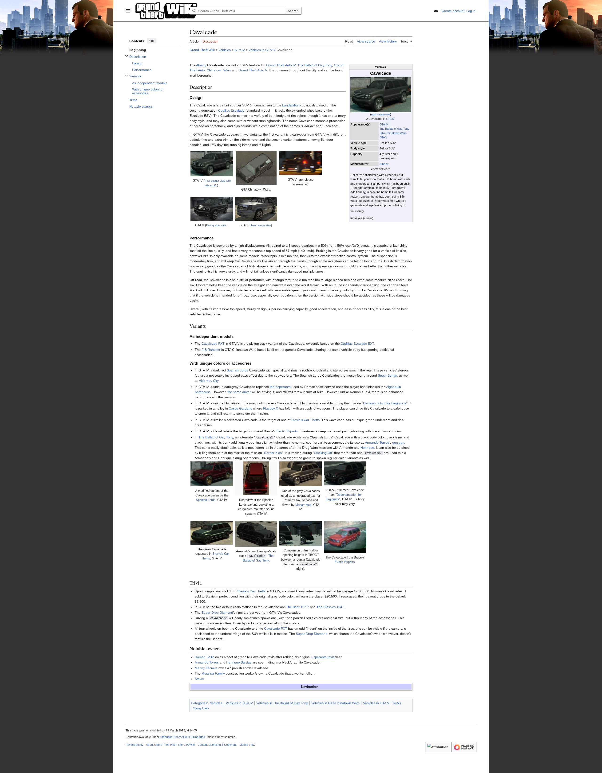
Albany (384, 164)
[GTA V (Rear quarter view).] (211, 209)
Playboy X (270, 408)
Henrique (367, 447)
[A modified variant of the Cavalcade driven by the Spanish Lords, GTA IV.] (211, 473)
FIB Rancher (211, 349)
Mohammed (303, 505)
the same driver (239, 392)
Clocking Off (323, 453)
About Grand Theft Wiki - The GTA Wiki (170, 744)
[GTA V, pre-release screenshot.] (300, 163)
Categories (199, 703)
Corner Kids (273, 453)
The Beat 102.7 (297, 607)
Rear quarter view (380, 114)
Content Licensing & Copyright (217, 744)
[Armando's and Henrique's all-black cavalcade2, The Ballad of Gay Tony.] (256, 534)
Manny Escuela (206, 668)
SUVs (397, 703)
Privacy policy (134, 744)
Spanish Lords (237, 370)
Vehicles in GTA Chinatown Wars (335, 703)
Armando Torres (377, 442)
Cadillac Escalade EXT (357, 343)
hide (151, 41)
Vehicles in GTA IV (262, 50)
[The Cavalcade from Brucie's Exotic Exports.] (345, 537)
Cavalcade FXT (213, 343)
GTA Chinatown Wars (393, 133)
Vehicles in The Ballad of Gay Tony (282, 703)
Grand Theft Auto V (252, 70)
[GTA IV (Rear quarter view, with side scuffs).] (211, 163)
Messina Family (213, 673)
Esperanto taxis (322, 657)
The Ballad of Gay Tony (394, 128)
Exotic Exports (287, 431)
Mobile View (247, 744)
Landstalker (291, 105)
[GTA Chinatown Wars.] (256, 168)
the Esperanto (280, 387)
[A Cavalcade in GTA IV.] (380, 94)
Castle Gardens (240, 408)
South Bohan (387, 375)
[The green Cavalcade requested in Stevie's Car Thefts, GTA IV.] (211, 533)
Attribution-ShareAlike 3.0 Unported (182, 737)
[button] (128, 11)
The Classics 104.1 (331, 607)
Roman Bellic (204, 657)
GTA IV (239, 50)
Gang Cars (201, 708)
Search (293, 11)
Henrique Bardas (238, 662)
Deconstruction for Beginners (384, 403)
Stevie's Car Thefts (305, 420)
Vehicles (224, 50)
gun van (398, 442)
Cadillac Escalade (231, 110)
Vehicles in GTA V (376, 703)
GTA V (383, 137)
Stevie (199, 679)
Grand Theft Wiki (202, 50)
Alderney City (208, 381)
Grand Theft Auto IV (281, 65)
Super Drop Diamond (217, 612)
